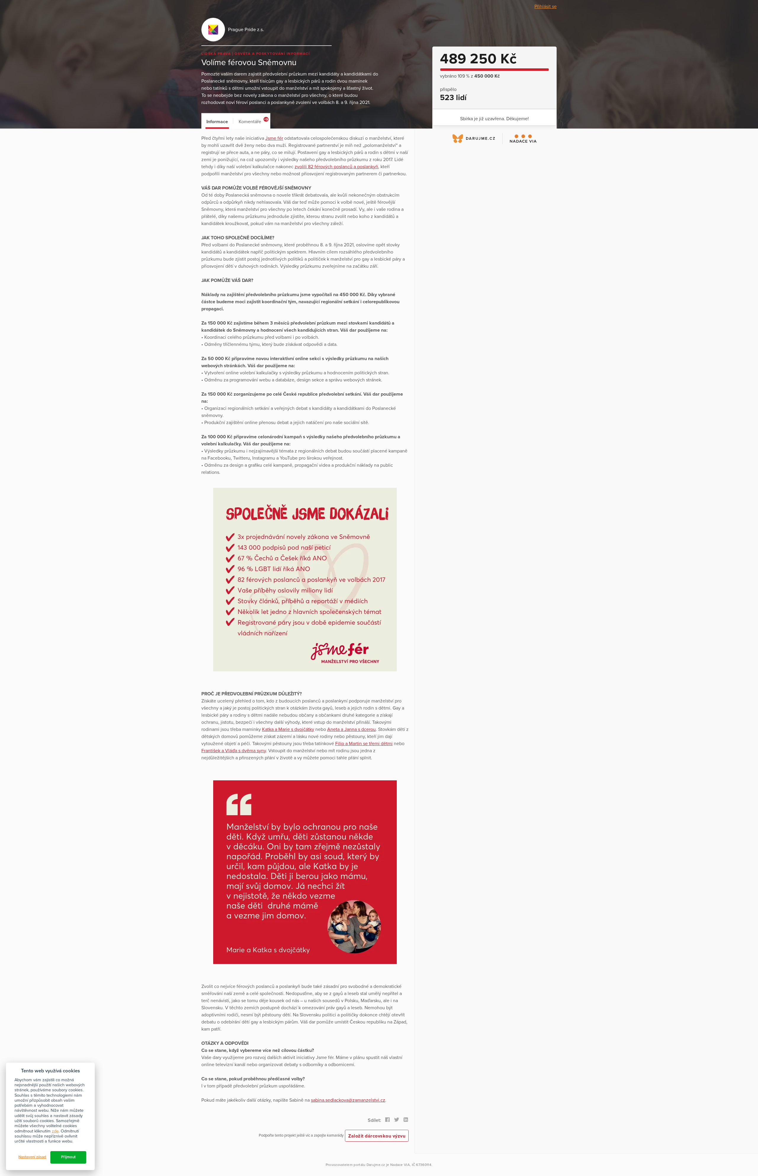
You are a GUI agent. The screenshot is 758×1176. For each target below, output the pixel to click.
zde (55, 1131)
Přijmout (68, 1157)
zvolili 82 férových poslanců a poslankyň (336, 167)
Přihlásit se (545, 6)
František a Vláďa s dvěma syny (233, 751)
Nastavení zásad (32, 1157)
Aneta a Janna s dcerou (351, 729)
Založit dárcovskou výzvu (376, 1136)
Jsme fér (274, 138)
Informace (217, 122)
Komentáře (253, 121)
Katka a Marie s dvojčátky (288, 729)
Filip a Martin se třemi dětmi (364, 744)
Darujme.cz (376, 1165)
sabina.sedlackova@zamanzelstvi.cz (348, 1100)
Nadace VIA (400, 1165)
